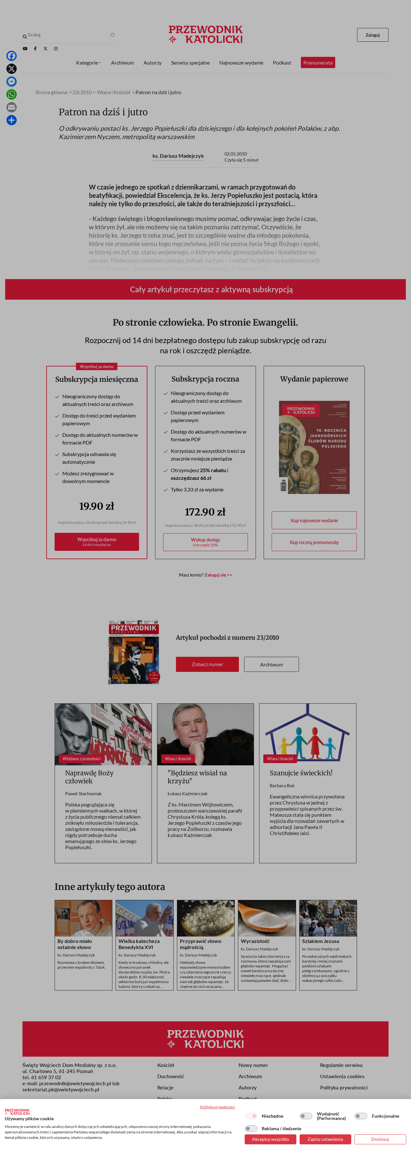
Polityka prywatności (217, 1107)
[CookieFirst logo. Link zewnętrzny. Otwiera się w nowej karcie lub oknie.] (17, 1112)
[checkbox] (251, 1116)
